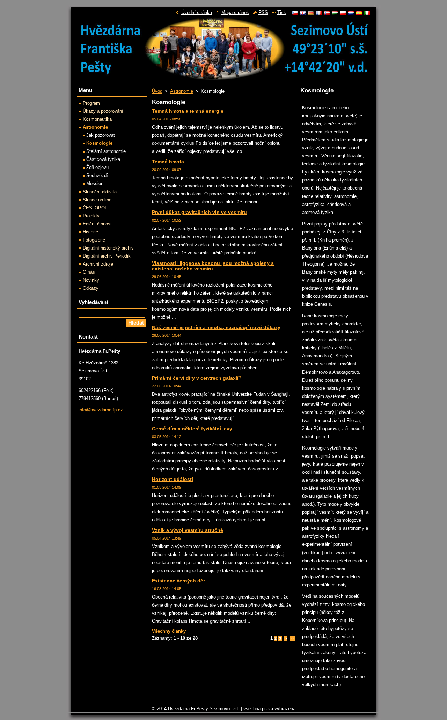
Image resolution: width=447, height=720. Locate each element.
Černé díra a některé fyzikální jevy (192, 428)
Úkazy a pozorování (103, 111)
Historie (90, 232)
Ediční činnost (97, 224)
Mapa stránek (235, 12)
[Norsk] (327, 12)
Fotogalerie (94, 240)
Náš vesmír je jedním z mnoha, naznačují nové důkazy (216, 327)
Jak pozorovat (100, 135)
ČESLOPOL (95, 207)
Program (91, 103)
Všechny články (169, 631)
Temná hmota (168, 161)
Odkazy (90, 288)
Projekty (91, 215)
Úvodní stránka (196, 12)
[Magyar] (335, 12)
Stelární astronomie (106, 151)
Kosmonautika (97, 119)
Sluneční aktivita (100, 191)
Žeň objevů (97, 167)
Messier (94, 183)
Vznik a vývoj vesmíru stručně (187, 530)
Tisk (281, 12)
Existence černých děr (178, 581)
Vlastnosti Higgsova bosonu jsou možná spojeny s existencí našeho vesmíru (213, 266)
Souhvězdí (97, 175)
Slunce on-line (97, 199)
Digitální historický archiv (108, 248)
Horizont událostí (172, 479)
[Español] (359, 12)
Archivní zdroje (98, 264)
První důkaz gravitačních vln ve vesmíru (199, 212)
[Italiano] (367, 12)
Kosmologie (99, 143)
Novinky (91, 280)
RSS (263, 12)
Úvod (157, 91)
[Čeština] (295, 12)
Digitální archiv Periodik (107, 256)
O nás (89, 272)
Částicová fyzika (103, 159)
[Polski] (343, 12)
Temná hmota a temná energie (188, 111)
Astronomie (181, 91)
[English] (303, 12)
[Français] (319, 12)
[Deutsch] (311, 12)
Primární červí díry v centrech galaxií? (197, 378)
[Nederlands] (351, 12)
